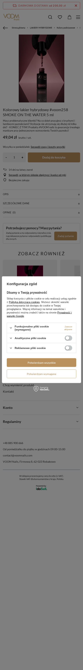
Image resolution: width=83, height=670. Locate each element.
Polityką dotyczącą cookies (24, 301)
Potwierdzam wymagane (41, 373)
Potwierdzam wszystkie (42, 362)
